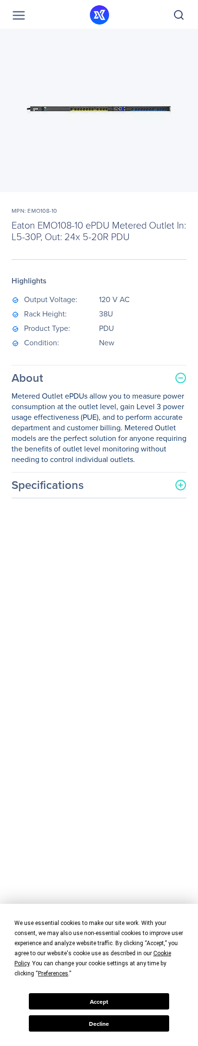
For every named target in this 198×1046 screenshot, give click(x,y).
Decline (99, 1024)
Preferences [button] (53, 973)
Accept (99, 1001)
